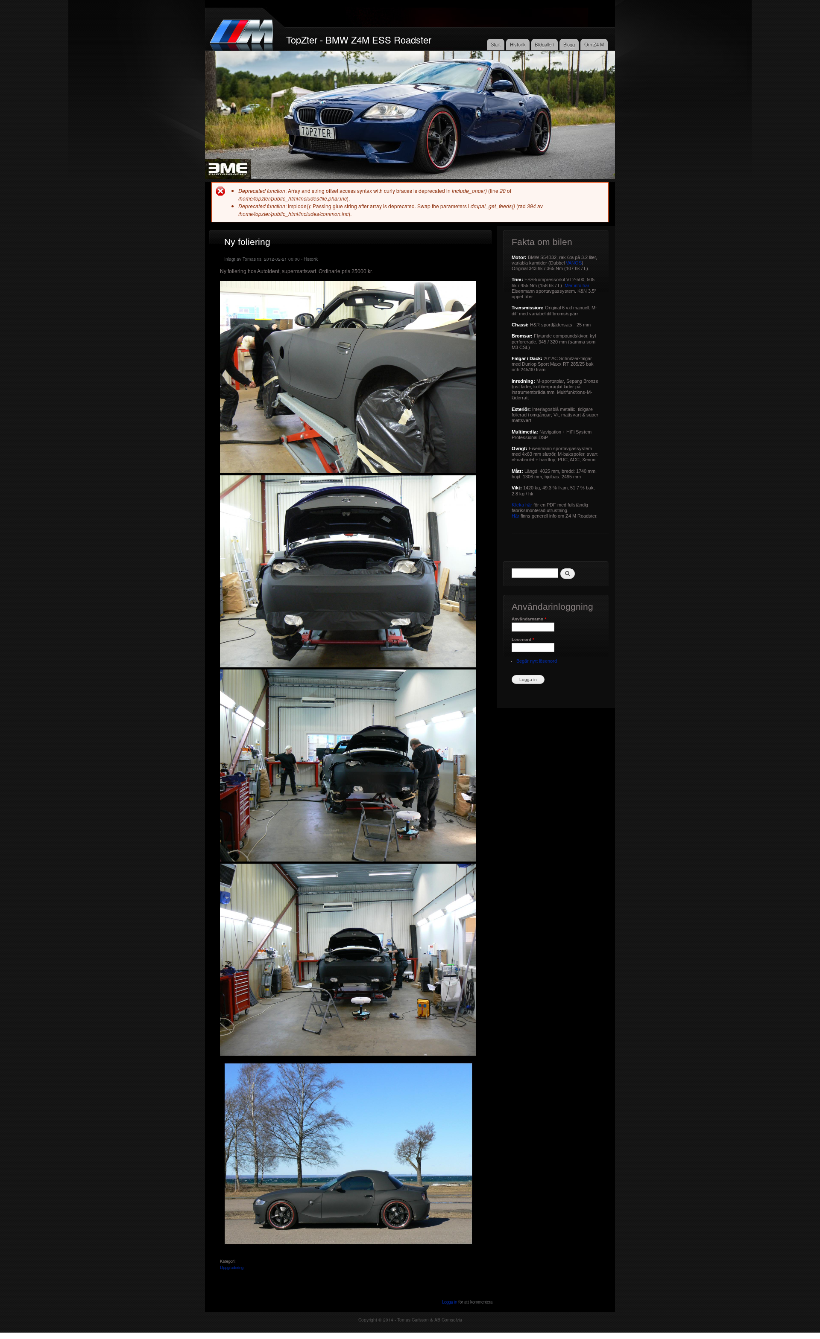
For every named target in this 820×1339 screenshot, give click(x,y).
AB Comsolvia (448, 1319)
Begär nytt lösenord (536, 661)
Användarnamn (529, 619)
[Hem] (242, 31)
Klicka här (522, 504)
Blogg (569, 44)
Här (515, 515)
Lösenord (523, 639)
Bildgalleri (544, 44)
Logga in (449, 1302)
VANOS (574, 262)
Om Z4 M (594, 44)
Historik (518, 44)
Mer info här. (577, 285)
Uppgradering (231, 1267)
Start (496, 44)
